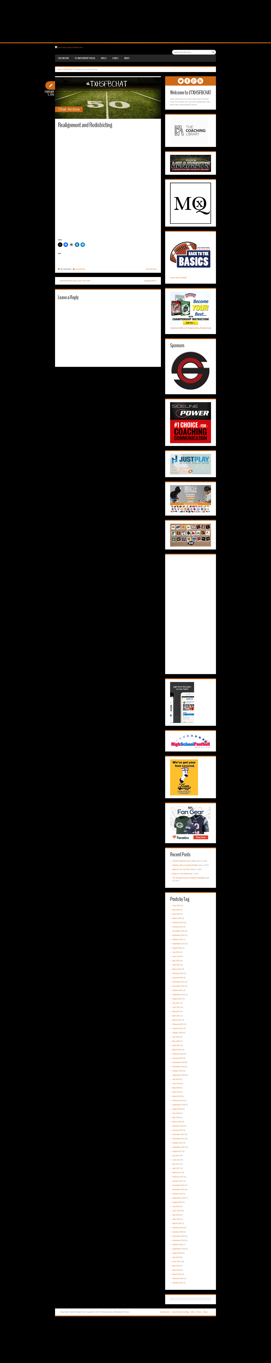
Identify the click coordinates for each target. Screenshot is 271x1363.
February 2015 (178, 1279)
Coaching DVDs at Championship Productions (191, 328)
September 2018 (178, 1105)
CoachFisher (80, 269)
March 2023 (177, 918)
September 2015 (178, 1249)
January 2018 (177, 1130)
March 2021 (177, 1020)
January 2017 (177, 1181)
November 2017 (178, 1139)
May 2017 (176, 1164)
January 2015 (177, 1283)
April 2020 (176, 1045)
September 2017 (178, 1147)
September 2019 (178, 1075)
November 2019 (178, 1067)
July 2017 (176, 1156)
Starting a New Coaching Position (185, 865)
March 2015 (177, 1274)
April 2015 (176, 1270)
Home (59, 69)
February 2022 (178, 973)
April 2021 (176, 1016)
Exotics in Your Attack (180, 874)
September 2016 (178, 1198)
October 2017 (177, 1143)
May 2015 (176, 1266)
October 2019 (177, 1071)
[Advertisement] (135, 21)
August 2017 (177, 1151)
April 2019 (176, 1092)
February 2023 (178, 923)
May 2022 (176, 961)
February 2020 (178, 1054)
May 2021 (176, 1012)
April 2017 (176, 1168)
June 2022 (176, 956)
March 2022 (177, 969)
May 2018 (176, 1117)
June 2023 (176, 906)
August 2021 (177, 999)
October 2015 (177, 1245)
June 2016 (176, 1211)
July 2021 (176, 1003)
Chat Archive (63, 58)
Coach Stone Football (178, 278)
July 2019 (176, 1079)
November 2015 (178, 1240)
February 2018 (178, 1126)
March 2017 (177, 1173)
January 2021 (177, 1028)
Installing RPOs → (151, 281)
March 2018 (177, 1122)
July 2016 (176, 1206)
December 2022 (178, 931)
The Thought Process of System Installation (188, 878)
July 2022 (176, 952)
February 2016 (178, 1228)
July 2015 (176, 1257)
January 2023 (177, 927)
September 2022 (178, 944)
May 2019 (176, 1088)
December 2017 (178, 1134)
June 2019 (176, 1084)
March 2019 (177, 1096)
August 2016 (177, 1202)
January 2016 (177, 1232)
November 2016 (178, 1190)
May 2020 (176, 1041)
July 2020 (176, 1037)
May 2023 (176, 910)
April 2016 (176, 1219)
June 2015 (176, 1262)
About (127, 58)
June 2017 (176, 1160)
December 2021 (178, 982)
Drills (103, 58)
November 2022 (178, 935)
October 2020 (177, 1033)
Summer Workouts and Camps (184, 861)
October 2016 (177, 1194)
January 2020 (177, 1058)
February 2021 (178, 1024)
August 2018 (177, 1109)
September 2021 (178, 995)
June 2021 (176, 1007)
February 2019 (178, 1101)
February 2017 (178, 1177)
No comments (66, 269)
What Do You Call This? (181, 869)
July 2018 (176, 1113)
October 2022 (177, 939)
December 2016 (178, 1185)
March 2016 (177, 1223)
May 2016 (176, 1215)
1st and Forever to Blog (85, 58)
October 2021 (177, 990)
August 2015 (177, 1253)
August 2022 (177, 948)
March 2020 (177, 1050)
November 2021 (178, 986)
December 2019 (178, 1062)
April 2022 (176, 965)
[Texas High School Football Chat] (68, 47)
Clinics (115, 58)
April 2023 (176, 914)
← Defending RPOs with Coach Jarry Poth (74, 281)
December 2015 (178, 1236)
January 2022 (177, 978)
